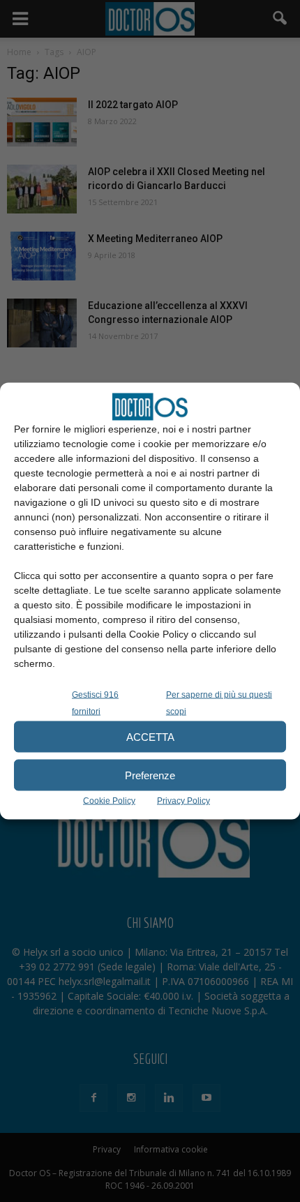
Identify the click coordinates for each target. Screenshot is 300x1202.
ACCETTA (150, 736)
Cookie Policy (109, 801)
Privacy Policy (183, 801)
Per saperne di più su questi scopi (219, 703)
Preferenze (150, 775)
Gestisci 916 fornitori (95, 703)
